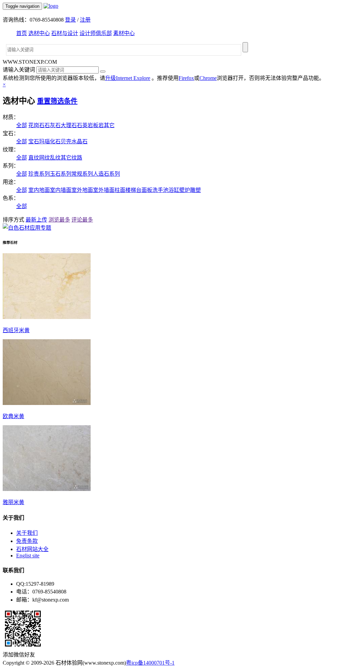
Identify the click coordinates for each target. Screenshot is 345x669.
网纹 (44, 158)
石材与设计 (64, 33)
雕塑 (195, 190)
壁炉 (184, 190)
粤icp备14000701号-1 (150, 663)
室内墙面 (60, 190)
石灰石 (52, 125)
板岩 (98, 125)
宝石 (33, 141)
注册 (85, 20)
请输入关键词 (19, 69)
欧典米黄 (13, 416)
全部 (21, 125)
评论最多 (82, 220)
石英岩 (85, 125)
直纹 (33, 158)
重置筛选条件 (57, 101)
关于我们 (27, 533)
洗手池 (160, 190)
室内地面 (39, 190)
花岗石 (36, 125)
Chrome (208, 78)
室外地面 (82, 190)
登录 (70, 20)
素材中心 (124, 33)
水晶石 (79, 141)
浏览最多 (59, 220)
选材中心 (39, 33)
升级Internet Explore (127, 78)
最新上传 (36, 220)
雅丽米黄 (13, 502)
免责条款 (27, 541)
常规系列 (82, 174)
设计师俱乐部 (96, 33)
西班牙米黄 (16, 330)
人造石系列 (106, 174)
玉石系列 (60, 174)
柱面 (120, 190)
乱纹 (55, 158)
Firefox (186, 78)
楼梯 (130, 190)
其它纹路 (71, 158)
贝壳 (66, 141)
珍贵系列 (39, 174)
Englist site (27, 555)
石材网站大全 (32, 549)
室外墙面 (104, 190)
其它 (109, 125)
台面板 (144, 190)
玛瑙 (44, 141)
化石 (55, 141)
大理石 (69, 125)
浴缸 (173, 190)
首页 (21, 33)
